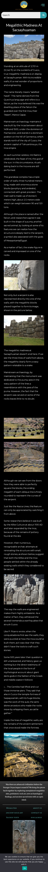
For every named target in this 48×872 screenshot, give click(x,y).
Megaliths (11, 808)
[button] (43, 5)
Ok (25, 868)
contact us (36, 812)
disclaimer (36, 817)
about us (37, 808)
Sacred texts (12, 817)
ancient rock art (14, 812)
